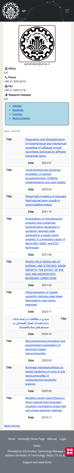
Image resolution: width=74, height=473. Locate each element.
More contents (21, 118)
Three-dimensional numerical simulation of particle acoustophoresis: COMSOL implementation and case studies (45, 176)
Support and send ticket (37, 462)
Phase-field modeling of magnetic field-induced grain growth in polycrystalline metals (45, 201)
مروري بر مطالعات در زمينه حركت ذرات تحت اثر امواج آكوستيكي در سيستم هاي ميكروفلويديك (31, 323)
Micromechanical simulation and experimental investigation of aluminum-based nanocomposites (45, 347)
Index (37, 446)
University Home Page (31, 439)
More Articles (12, 426)
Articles (16, 106)
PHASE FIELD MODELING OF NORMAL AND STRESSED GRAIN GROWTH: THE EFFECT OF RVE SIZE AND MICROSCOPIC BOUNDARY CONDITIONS (45, 270)
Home (11, 439)
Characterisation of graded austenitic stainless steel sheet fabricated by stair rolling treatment (43, 298)
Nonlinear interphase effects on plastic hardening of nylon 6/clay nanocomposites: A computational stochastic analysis (45, 376)
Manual (52, 439)
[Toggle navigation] (67, 10)
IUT (24, 11)
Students (17, 110)
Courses (17, 114)
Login (62, 439)
